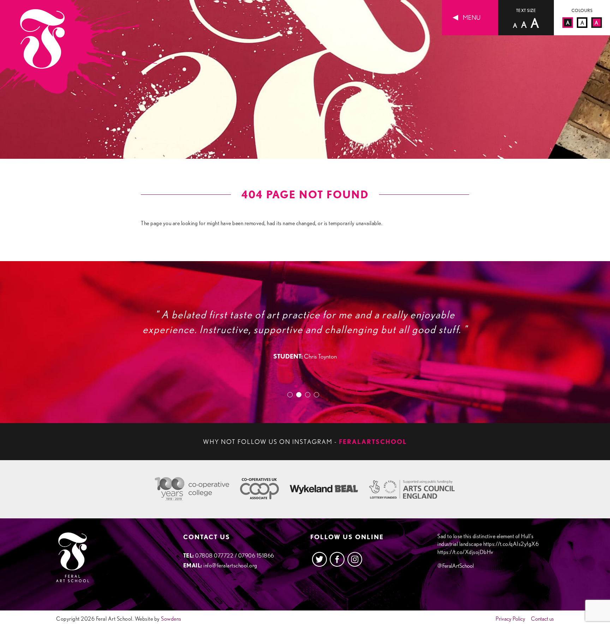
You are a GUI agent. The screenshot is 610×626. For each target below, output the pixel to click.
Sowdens (171, 618)
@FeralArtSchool (455, 565)
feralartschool (373, 441)
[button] (291, 394)
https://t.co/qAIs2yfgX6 (511, 544)
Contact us (542, 619)
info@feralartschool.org (230, 565)
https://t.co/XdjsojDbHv (465, 552)
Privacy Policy (510, 619)
